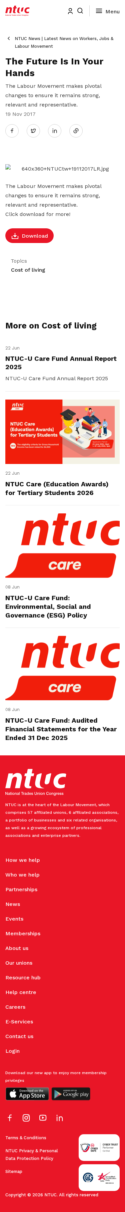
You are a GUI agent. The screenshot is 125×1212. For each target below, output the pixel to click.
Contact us (19, 1036)
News (12, 904)
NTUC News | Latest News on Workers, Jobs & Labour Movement (64, 42)
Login (12, 1051)
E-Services (19, 1021)
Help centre (20, 992)
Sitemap (13, 1171)
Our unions (18, 963)
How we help (22, 860)
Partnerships (21, 889)
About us (16, 948)
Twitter (36, 131)
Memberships (22, 933)
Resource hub (23, 977)
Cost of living (28, 270)
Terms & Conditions (25, 1137)
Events (14, 919)
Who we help (22, 875)
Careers (15, 1007)
